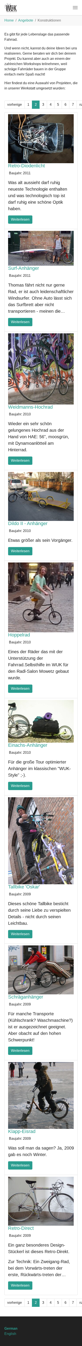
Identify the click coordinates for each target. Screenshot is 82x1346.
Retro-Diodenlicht (26, 165)
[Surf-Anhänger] (41, 248)
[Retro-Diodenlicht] (41, 138)
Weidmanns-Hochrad (30, 407)
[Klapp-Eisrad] (41, 1095)
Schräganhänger (25, 997)
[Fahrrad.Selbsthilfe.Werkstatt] (10, 7)
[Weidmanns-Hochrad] (41, 368)
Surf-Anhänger (23, 268)
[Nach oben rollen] (72, 1336)
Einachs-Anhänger (27, 745)
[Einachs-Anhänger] (41, 721)
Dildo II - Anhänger (27, 523)
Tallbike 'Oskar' (24, 887)
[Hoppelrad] (41, 597)
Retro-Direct (21, 1228)
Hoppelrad (19, 635)
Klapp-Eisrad (21, 1131)
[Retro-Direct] (41, 1201)
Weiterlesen (20, 219)
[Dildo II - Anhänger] (41, 496)
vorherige (14, 104)
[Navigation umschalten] (75, 7)
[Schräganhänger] (41, 970)
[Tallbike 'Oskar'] (41, 840)
